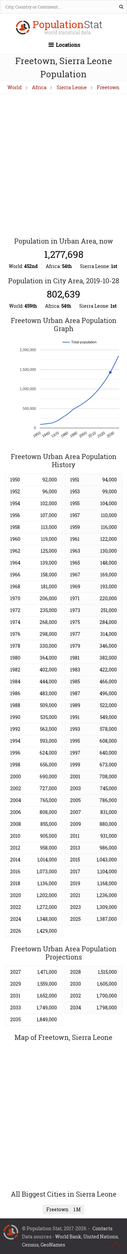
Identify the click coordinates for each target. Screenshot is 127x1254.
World (14, 87)
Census (30, 1244)
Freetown (108, 87)
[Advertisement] (63, 165)
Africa (39, 87)
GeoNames (53, 1244)
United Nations (100, 1236)
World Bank (68, 1236)
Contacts (102, 1228)
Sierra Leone (72, 87)
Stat (68, 28)
